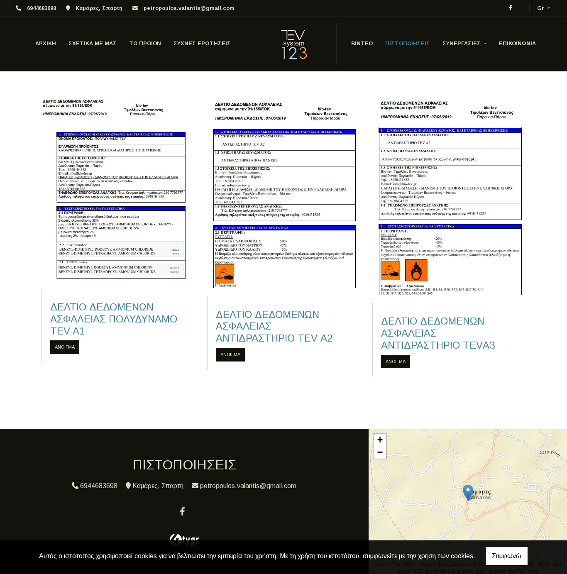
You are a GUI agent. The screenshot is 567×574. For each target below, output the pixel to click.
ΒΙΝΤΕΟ (362, 43)
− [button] (380, 452)
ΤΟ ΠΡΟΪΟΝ (145, 43)
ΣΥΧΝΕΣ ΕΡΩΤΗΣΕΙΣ (202, 43)
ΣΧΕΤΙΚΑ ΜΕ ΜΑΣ (92, 43)
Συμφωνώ (506, 555)
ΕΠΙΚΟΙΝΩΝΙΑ (517, 43)
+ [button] (380, 440)
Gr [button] (541, 8)
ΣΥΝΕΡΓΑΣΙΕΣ (462, 43)
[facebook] (510, 7)
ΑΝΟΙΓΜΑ (65, 346)
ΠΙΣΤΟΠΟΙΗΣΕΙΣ (407, 43)
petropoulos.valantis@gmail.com (189, 8)
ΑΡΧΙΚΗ (45, 43)
